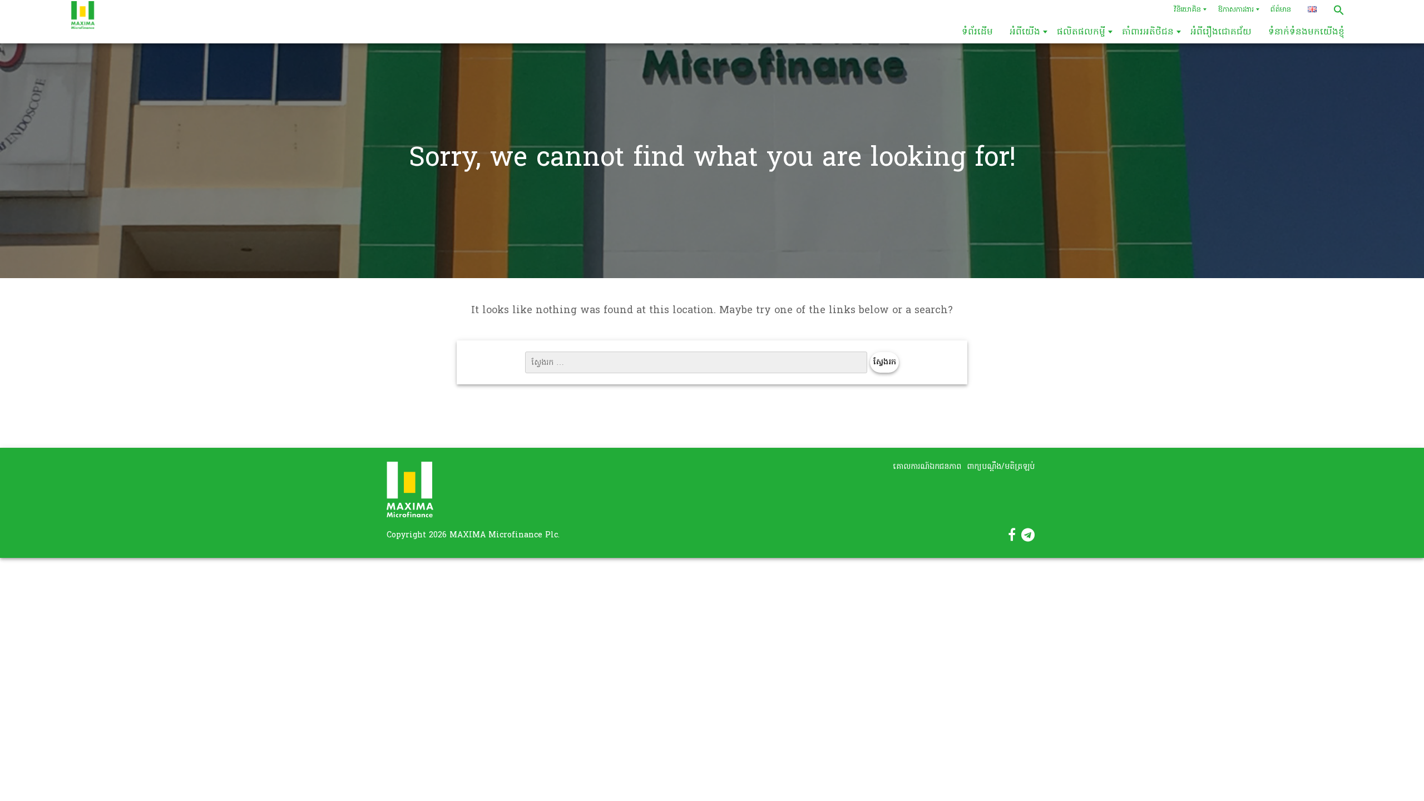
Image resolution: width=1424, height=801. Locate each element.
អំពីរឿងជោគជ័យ (1221, 32)
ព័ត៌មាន (1280, 9)
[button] (1339, 10)
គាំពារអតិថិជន (1148, 32)
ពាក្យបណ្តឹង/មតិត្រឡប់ (1001, 467)
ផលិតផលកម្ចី (1081, 32)
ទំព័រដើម (977, 32)
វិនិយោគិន (1187, 9)
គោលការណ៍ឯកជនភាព (927, 467)
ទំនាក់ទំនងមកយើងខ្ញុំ (1306, 32)
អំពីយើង (1025, 32)
